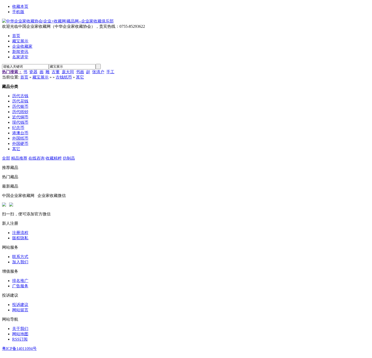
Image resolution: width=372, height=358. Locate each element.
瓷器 (33, 72)
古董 (56, 72)
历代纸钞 (20, 112)
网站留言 (20, 310)
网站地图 (20, 334)
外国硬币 (20, 143)
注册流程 (20, 233)
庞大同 (68, 72)
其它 (80, 77)
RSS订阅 (20, 339)
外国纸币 (20, 138)
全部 (6, 158)
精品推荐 (19, 158)
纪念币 (18, 127)
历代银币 (20, 106)
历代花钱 (20, 101)
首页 (24, 77)
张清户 (98, 72)
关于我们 (20, 328)
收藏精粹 (54, 158)
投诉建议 (20, 304)
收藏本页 (20, 6)
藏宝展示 (40, 77)
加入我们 (20, 262)
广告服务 (20, 286)
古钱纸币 (64, 77)
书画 (80, 72)
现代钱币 (20, 122)
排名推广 (20, 280)
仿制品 (69, 158)
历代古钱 (20, 96)
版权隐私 (20, 238)
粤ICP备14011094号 (19, 348)
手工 (110, 72)
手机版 (18, 12)
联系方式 (20, 256)
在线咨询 (36, 158)
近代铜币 (20, 117)
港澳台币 (20, 133)
